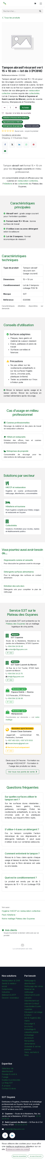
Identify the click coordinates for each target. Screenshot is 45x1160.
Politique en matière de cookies (17, 1149)
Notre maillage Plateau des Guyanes (18, 918)
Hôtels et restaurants (16, 437)
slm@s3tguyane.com (16, 677)
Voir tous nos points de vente (21, 772)
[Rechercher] (40, 11)
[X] (12, 144)
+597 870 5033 (26, 740)
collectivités (34, 93)
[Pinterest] (33, 144)
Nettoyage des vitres (33, 986)
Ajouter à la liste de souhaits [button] (18, 113)
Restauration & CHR (11, 980)
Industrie (6, 992)
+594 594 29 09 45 (15, 646)
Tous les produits (12, 17)
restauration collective (28, 181)
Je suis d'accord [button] (35, 1156)
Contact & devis (9, 1088)
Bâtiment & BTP (9, 995)
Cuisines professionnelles (18, 422)
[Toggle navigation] (40, 3)
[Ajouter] (16, 107)
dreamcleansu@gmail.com (18, 743)
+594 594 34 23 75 (15, 674)
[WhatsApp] (26, 144)
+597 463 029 (13, 740)
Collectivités (7, 989)
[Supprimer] (4, 107)
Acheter (25, 107)
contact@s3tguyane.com (17, 649)
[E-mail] (5, 151)
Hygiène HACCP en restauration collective (21, 911)
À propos (6, 1085)
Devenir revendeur (10, 998)
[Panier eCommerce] (35, 3)
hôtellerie (8, 183)
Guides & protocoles (11, 1080)
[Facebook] (5, 144)
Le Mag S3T (7, 1083)
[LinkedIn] (19, 144)
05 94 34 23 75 (21, 1125)
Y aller (10, 653)
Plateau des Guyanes (15, 624)
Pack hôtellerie (8, 915)
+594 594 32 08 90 (15, 698)
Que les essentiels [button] (19, 1156)
